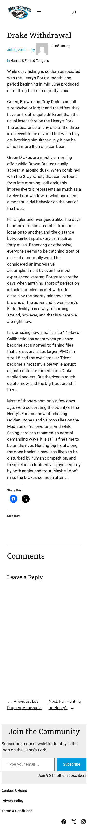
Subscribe (71, 764)
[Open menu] (39, 12)
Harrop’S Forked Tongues (30, 61)
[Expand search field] (74, 12)
